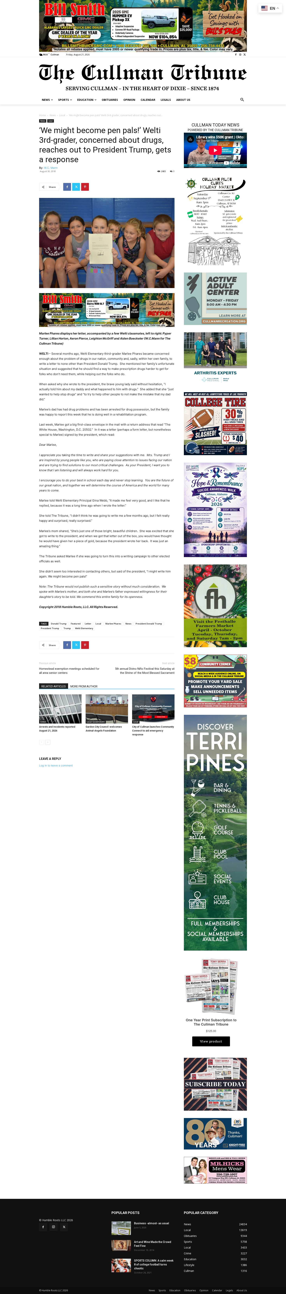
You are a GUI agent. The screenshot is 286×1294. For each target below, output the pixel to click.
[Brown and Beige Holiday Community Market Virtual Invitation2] (215, 220)
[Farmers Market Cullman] (215, 605)
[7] (143, 25)
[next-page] (47, 742)
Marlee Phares (113, 623)
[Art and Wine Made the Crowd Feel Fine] (121, 1245)
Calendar (217, 1290)
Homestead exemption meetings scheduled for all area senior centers (69, 671)
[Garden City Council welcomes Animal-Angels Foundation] (107, 709)
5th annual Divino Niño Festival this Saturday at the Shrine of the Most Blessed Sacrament (145, 671)
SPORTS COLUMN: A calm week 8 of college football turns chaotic (153, 1264)
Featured (76, 623)
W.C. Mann (51, 167)
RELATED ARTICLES (53, 686)
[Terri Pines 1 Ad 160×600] (215, 832)
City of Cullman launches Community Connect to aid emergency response (153, 730)
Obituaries (190, 1290)
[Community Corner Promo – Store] (215, 681)
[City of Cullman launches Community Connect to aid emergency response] (153, 709)
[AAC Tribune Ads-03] (215, 298)
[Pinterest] (85, 187)
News (53, 115)
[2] (215, 358)
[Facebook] (236, 54)
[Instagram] (240, 54)
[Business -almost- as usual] (121, 1228)
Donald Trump (59, 623)
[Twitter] (244, 54)
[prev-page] (41, 742)
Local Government (96, 721)
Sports (162, 1290)
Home (42, 115)
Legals (229, 1290)
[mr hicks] (215, 1170)
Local (62, 115)
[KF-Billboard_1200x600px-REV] (215, 1133)
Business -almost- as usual (151, 1223)
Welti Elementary (84, 628)
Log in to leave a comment (56, 765)
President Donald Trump (149, 623)
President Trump (50, 628)
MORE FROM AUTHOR (83, 686)
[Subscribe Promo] (215, 1084)
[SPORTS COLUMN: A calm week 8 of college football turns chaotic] (121, 1265)
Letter (88, 623)
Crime (43, 721)
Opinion (203, 1290)
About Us (242, 1290)
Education (174, 1290)
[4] (107, 310)
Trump (67, 628)
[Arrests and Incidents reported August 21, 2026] (60, 709)
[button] (242, 99)
